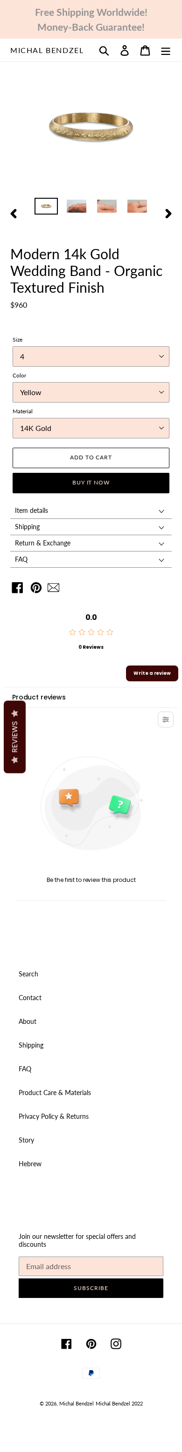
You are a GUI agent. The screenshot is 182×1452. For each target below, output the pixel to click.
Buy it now (91, 482)
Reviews (14, 737)
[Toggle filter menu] (166, 719)
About (27, 1021)
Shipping (31, 1045)
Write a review (152, 673)
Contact (30, 998)
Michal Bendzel (47, 50)
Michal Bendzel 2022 (119, 1403)
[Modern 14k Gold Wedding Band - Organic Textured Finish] (56, 590)
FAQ (25, 1069)
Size (17, 339)
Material (23, 411)
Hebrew (30, 1164)
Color (19, 375)
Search (28, 974)
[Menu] (165, 50)
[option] (46, 208)
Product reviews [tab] (39, 697)
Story (26, 1140)
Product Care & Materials (55, 1092)
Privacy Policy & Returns (54, 1116)
